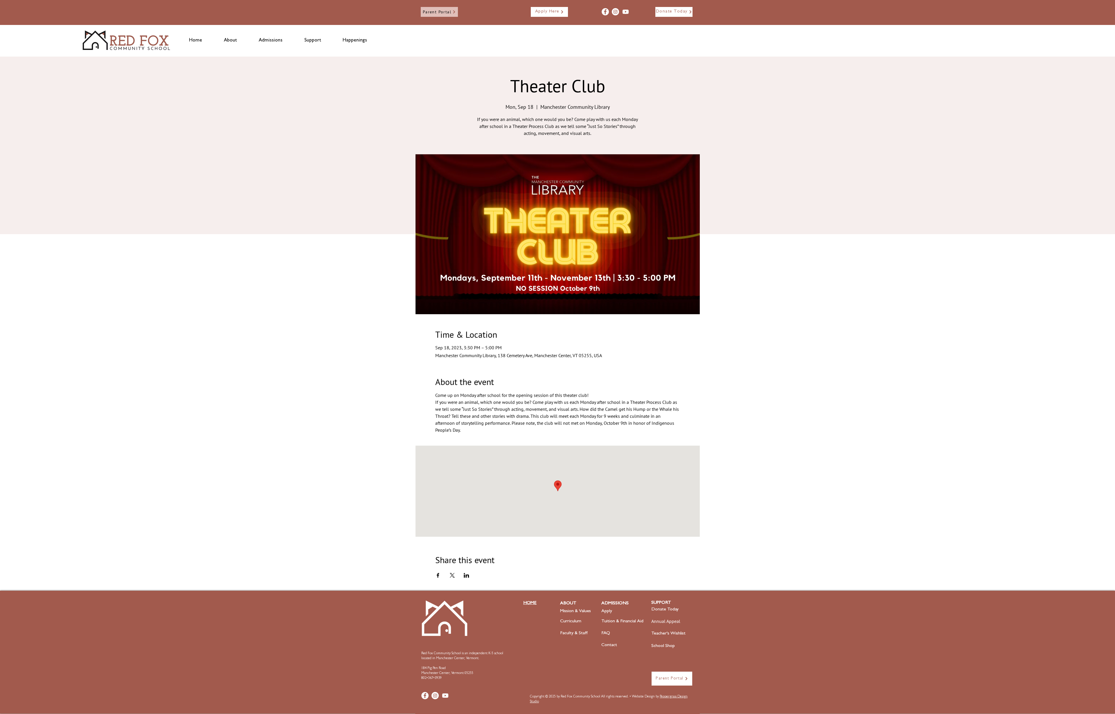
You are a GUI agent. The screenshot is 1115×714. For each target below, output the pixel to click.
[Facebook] (605, 11)
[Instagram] (615, 11)
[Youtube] (625, 11)
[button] (230, 40)
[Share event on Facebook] (438, 575)
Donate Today (665, 609)
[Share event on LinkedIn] (466, 575)
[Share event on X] (452, 575)
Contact (609, 645)
